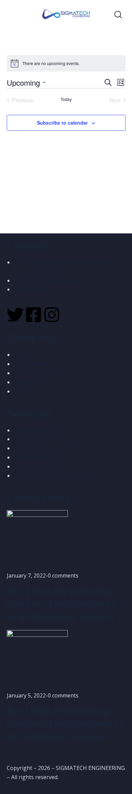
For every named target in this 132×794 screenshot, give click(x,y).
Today (66, 99)
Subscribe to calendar (62, 122)
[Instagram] (51, 314)
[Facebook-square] (33, 314)
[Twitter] (15, 314)
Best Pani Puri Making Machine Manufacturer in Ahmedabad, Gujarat (65, 724)
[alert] (66, 63)
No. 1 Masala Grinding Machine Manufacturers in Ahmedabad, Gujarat (61, 604)
